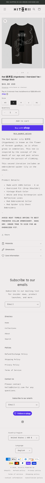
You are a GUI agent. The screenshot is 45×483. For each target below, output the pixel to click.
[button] (4, 9)
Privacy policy (34, 470)
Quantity (6, 108)
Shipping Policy (12, 359)
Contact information (13, 478)
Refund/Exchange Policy (16, 354)
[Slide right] (27, 72)
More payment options (23, 133)
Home (7, 323)
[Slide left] (17, 72)
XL (38, 103)
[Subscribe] (37, 304)
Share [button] (7, 235)
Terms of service (15, 474)
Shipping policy (33, 474)
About (7, 334)
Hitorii (21, 467)
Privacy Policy (12, 365)
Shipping (5, 87)
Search (8, 339)
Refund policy (19, 470)
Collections (10, 328)
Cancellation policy (34, 478)
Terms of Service (13, 370)
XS (6, 103)
